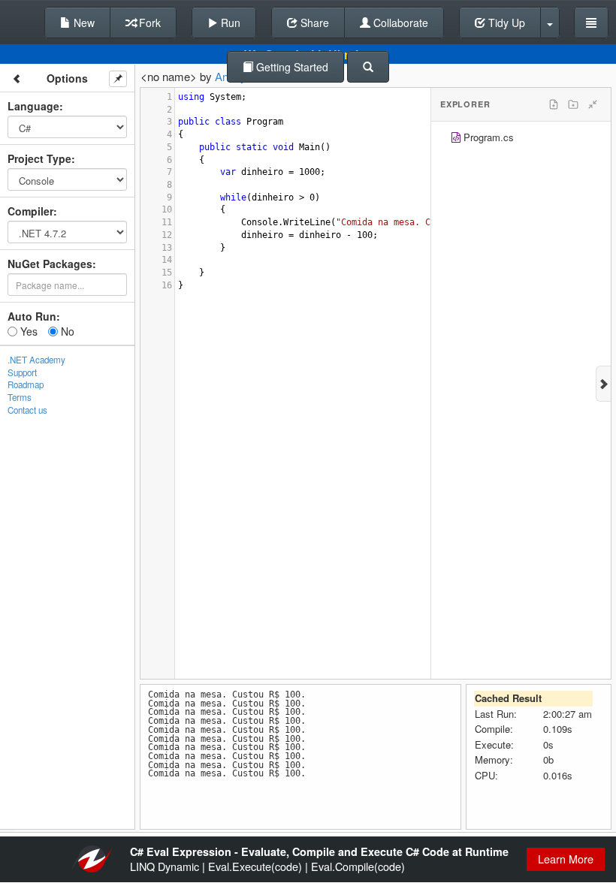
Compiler (30, 210)
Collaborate (399, 22)
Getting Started (290, 66)
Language (33, 105)
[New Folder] (573, 104)
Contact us (27, 410)
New (83, 22)
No (66, 331)
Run (229, 22)
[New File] (554, 104)
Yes (27, 331)
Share (313, 22)
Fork (148, 22)
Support (22, 372)
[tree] (521, 139)
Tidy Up (505, 22)
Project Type (39, 158)
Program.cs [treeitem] (489, 137)
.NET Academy (36, 360)
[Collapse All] (593, 104)
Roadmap (26, 384)
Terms (20, 397)
